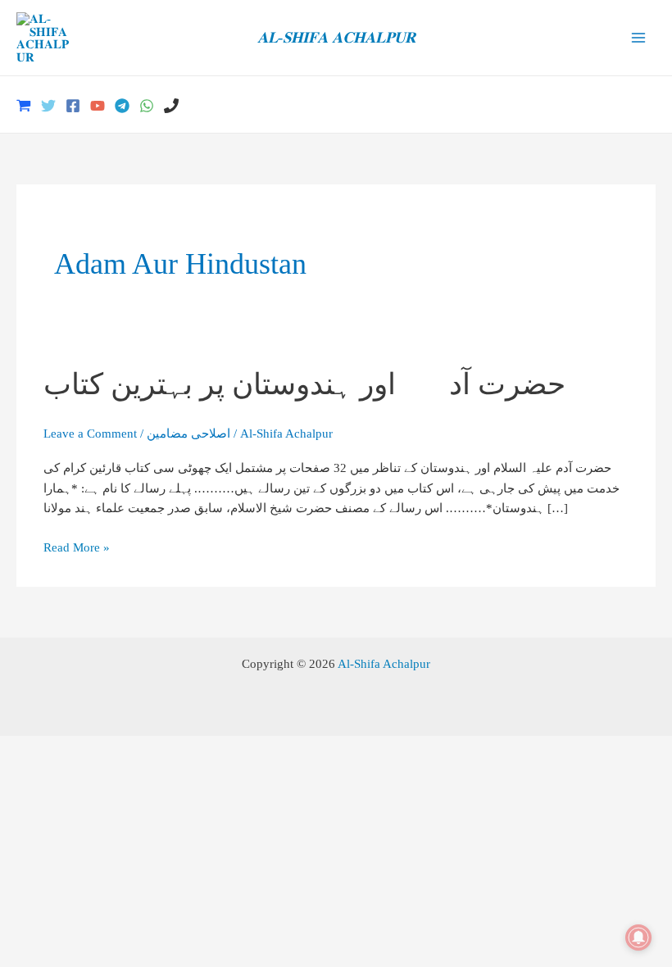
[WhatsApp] (146, 105)
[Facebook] (73, 105)
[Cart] (23, 105)
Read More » (76, 548)
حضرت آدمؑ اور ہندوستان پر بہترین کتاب (304, 384)
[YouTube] (97, 105)
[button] (650, 104)
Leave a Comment (90, 433)
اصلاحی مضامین (188, 433)
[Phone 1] (171, 105)
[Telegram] (122, 105)
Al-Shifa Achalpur (384, 663)
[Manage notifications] (638, 937)
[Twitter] (48, 105)
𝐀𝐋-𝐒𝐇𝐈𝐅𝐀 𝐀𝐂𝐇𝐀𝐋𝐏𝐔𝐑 (336, 37)
